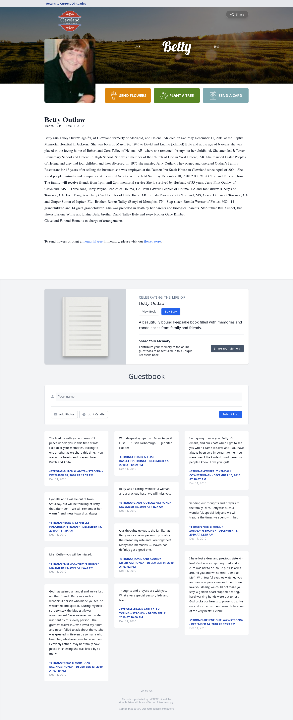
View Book (149, 311)
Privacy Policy (135, 702)
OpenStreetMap (151, 708)
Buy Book (171, 311)
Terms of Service (157, 702)
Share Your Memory (227, 348)
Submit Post (231, 414)
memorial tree (93, 241)
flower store (152, 241)
